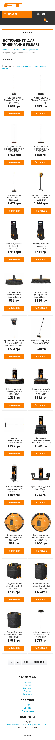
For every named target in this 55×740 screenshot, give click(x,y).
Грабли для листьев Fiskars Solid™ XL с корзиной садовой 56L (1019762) (14, 344)
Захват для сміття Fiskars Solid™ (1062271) (41, 197)
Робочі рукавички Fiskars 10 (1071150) (40, 246)
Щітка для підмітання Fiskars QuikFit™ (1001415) (41, 440)
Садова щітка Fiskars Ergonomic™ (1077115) (14, 100)
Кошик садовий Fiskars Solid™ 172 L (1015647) (40, 537)
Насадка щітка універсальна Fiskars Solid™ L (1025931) (41, 296)
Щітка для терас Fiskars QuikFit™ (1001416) (14, 391)
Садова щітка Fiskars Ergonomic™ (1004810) (14, 148)
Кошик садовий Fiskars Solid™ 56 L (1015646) (14, 537)
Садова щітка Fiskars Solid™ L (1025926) (41, 148)
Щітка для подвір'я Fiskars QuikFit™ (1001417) (41, 391)
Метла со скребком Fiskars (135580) (41, 341)
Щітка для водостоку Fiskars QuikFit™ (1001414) (41, 489)
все (26, 662)
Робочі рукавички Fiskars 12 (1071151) (14, 246)
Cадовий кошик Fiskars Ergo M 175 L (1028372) (40, 586)
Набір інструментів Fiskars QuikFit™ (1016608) (41, 634)
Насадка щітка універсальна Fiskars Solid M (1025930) (14, 296)
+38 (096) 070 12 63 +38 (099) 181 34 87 (27, 724)
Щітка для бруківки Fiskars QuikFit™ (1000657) (14, 489)
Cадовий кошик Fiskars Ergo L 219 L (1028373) (14, 634)
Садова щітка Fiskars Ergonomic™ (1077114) (41, 100)
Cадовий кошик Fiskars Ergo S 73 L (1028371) (14, 586)
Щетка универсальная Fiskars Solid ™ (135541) (14, 441)
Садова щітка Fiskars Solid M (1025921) (14, 197)
